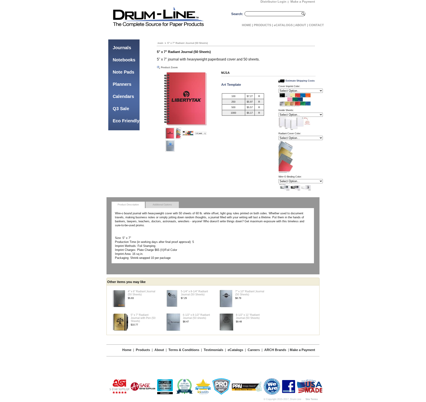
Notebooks (124, 59)
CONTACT (316, 25)
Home (126, 350)
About (159, 350)
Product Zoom (169, 67)
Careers (254, 350)
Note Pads (123, 72)
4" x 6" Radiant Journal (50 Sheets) (141, 293)
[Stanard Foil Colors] (188, 133)
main (160, 43)
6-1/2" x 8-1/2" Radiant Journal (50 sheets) (196, 316)
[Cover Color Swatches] (178, 133)
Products (143, 350)
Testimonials (213, 350)
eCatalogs (235, 350)
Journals (122, 47)
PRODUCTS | (263, 25)
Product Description (128, 204)
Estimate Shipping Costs (300, 80)
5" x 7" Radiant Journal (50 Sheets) (187, 43)
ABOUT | (301, 25)
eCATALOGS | (284, 25)
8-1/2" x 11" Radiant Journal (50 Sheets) (248, 316)
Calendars (123, 96)
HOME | (247, 25)
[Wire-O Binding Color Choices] (200, 133)
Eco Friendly (126, 120)
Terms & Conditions (183, 350)
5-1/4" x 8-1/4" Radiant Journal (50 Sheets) (194, 293)
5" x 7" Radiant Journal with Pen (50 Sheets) (143, 318)
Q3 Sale (121, 108)
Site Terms (312, 399)
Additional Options (162, 204)
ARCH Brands (275, 350)
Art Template (231, 84)
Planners (122, 84)
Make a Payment (302, 350)
